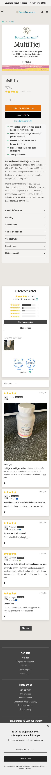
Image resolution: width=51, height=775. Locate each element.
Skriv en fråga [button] (25, 328)
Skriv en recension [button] (25, 322)
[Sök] (42, 12)
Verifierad (24, 372)
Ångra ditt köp (25, 709)
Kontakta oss (25, 693)
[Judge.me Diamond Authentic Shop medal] (18, 363)
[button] (11, 91)
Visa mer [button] (25, 628)
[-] (6, 100)
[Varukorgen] (46, 12)
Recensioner (25, 673)
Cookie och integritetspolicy (25, 701)
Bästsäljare (25, 665)
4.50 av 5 (31, 296)
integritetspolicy (41, 766)
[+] (14, 100)
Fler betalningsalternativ (23, 121)
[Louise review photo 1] (25, 432)
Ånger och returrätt (25, 705)
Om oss (25, 657)
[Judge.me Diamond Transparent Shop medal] (30, 363)
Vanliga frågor (25, 690)
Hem (3, 21)
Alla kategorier (25, 669)
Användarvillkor (23, 768)
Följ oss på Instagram (25, 661)
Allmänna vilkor (25, 697)
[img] (10, 393)
